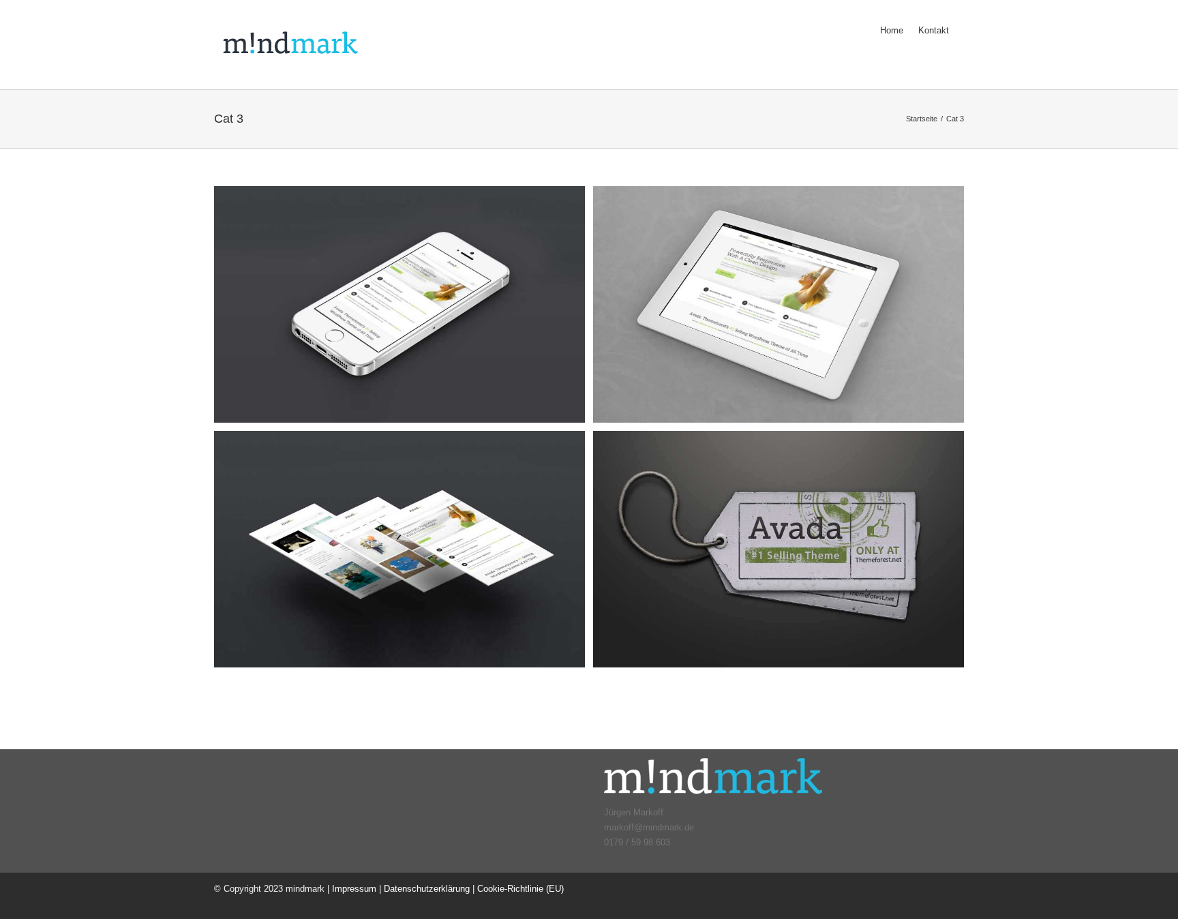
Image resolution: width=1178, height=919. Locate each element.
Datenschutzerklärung (427, 889)
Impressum (354, 889)
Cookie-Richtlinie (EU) (520, 889)
